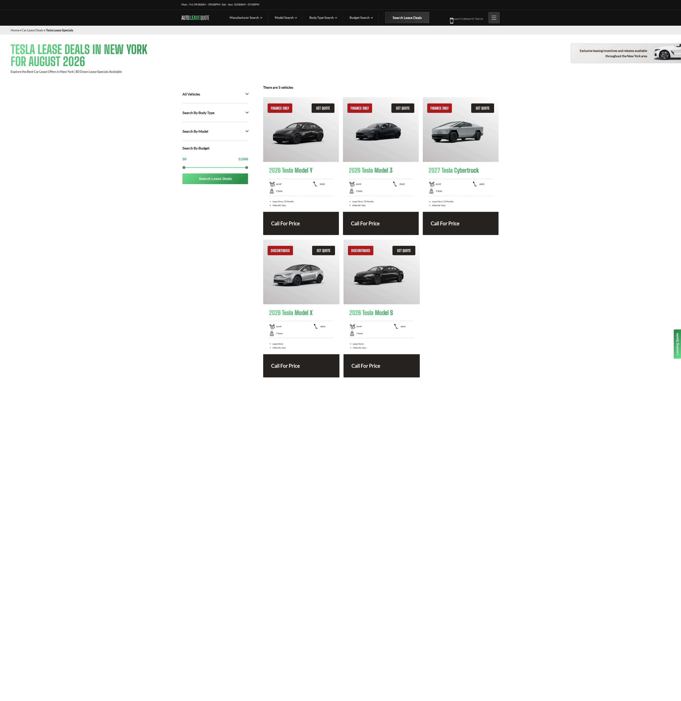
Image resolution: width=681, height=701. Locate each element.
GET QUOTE (323, 108)
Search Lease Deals (407, 17)
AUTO (195, 18)
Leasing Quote (677, 344)
